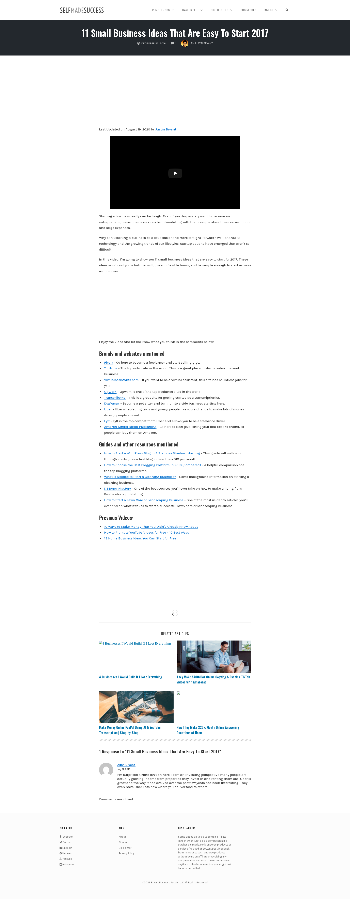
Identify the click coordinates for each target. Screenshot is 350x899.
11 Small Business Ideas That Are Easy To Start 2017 (175, 33)
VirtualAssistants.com (121, 380)
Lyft (107, 421)
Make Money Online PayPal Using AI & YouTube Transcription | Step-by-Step (130, 730)
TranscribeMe (115, 397)
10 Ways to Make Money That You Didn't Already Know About (151, 526)
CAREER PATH (190, 10)
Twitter (66, 842)
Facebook (67, 836)
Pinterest (67, 853)
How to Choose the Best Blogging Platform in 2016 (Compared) (152, 465)
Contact (124, 842)
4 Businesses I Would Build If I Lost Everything (130, 677)
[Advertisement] (175, 94)
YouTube (110, 368)
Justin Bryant (165, 129)
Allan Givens (126, 765)
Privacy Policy (126, 853)
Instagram (68, 864)
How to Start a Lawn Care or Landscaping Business (143, 500)
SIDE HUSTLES (219, 10)
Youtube (67, 858)
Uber (108, 409)
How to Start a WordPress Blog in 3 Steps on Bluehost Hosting (152, 453)
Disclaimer (125, 847)
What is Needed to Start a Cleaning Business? (140, 477)
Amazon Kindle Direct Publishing (130, 427)
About (122, 836)
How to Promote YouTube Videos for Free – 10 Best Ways (146, 532)
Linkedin (67, 847)
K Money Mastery (117, 488)
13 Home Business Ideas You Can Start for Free (140, 538)
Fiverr (108, 362)
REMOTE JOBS (161, 10)
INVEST (269, 10)
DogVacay (112, 403)
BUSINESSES (248, 10)
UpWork (110, 392)
